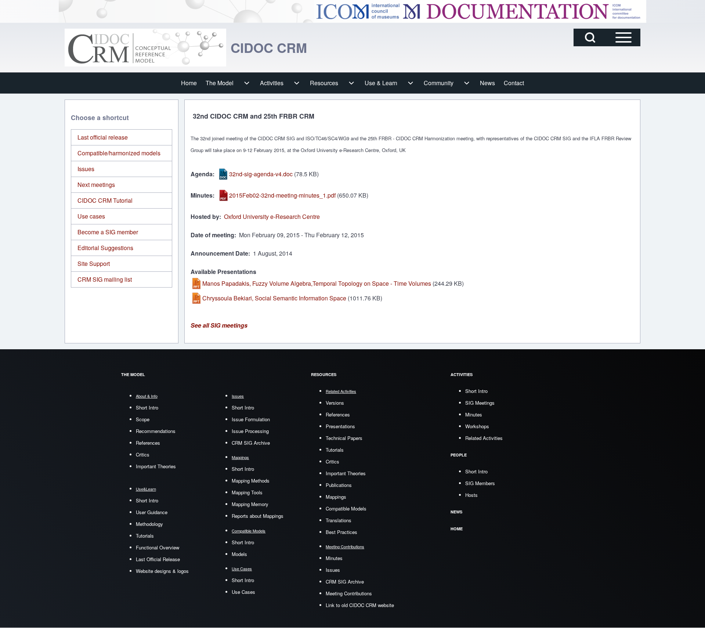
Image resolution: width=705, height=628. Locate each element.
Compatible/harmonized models (118, 153)
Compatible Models (346, 508)
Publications (339, 484)
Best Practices (341, 531)
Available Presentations (223, 271)
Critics (142, 454)
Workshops (477, 426)
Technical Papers (344, 437)
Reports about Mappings (257, 515)
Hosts (471, 494)
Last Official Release (158, 559)
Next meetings (96, 184)
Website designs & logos (162, 570)
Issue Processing (250, 430)
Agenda (202, 174)
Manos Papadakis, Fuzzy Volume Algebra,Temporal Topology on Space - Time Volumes (316, 283)
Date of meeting (212, 235)
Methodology (149, 523)
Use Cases (243, 591)
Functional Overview (157, 547)
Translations (338, 520)
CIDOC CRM (269, 47)
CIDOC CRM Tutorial (105, 200)
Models (239, 554)
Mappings (336, 496)
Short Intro (147, 407)
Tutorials (145, 535)
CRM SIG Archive (251, 442)
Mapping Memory (250, 504)
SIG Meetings (480, 402)
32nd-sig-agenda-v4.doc (261, 174)
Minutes (202, 195)
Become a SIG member (107, 232)
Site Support (93, 263)
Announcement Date (219, 253)
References (148, 442)
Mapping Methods (251, 480)
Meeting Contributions (349, 593)
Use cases (91, 216)
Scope (142, 419)
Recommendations (156, 430)
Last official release (102, 137)
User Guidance (151, 512)
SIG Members (480, 483)
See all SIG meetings (219, 325)
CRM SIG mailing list (104, 279)
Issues (85, 169)
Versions (335, 402)
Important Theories (156, 466)
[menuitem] (189, 83)
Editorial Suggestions (105, 247)
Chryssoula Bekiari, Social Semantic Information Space (274, 298)
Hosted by (205, 216)
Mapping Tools (247, 492)
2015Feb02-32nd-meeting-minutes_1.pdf (282, 195)
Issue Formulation (251, 419)
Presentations (340, 426)
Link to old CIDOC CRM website (360, 605)
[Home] (145, 47)
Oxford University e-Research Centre (272, 216)
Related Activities (484, 437)
